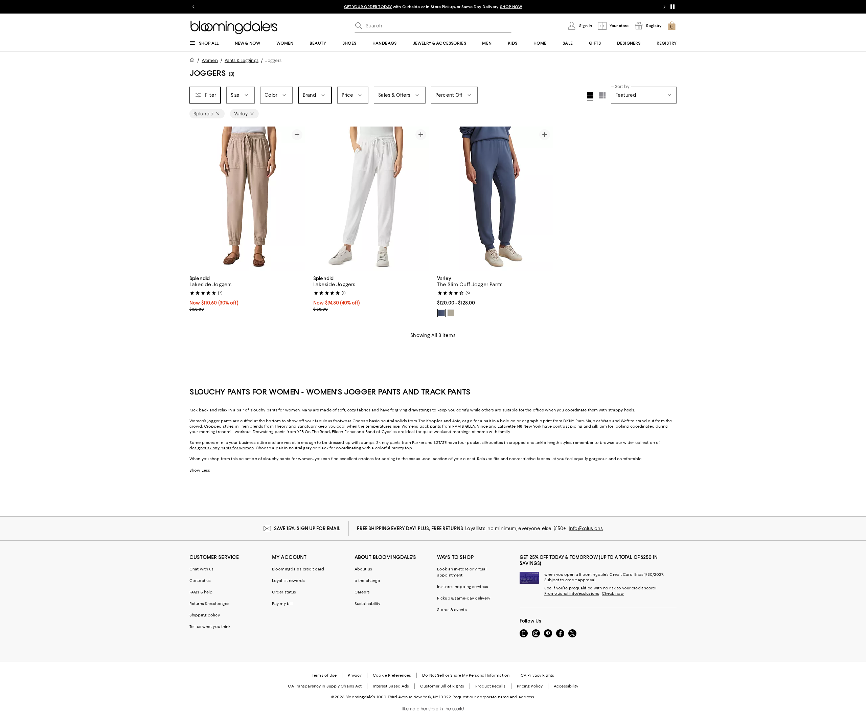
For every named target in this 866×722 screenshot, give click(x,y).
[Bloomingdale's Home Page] (233, 27)
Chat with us (201, 569)
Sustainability (368, 603)
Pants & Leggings (241, 60)
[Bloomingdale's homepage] (193, 61)
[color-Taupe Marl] (451, 313)
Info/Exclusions (586, 528)
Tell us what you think (209, 626)
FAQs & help (200, 592)
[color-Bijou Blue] (441, 313)
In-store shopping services (462, 586)
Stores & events (452, 609)
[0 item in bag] (672, 25)
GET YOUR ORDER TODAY (368, 6)
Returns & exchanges (209, 603)
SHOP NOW (511, 6)
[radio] (441, 313)
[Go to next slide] (664, 7)
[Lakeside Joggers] (247, 199)
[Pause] (672, 7)
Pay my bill (282, 603)
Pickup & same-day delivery (463, 598)
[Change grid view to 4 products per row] (590, 96)
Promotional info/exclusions (571, 593)
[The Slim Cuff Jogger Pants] (495, 199)
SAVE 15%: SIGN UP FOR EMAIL (307, 528)
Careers (362, 592)
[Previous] (197, 199)
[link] (247, 293)
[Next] (297, 199)
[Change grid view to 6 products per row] (602, 95)
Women (210, 60)
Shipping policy (204, 615)
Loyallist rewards (288, 580)
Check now (613, 593)
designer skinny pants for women (221, 448)
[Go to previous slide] (193, 7)
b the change (367, 580)
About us (363, 569)
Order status (284, 592)
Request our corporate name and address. (494, 697)
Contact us (200, 580)
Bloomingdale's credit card (298, 569)
